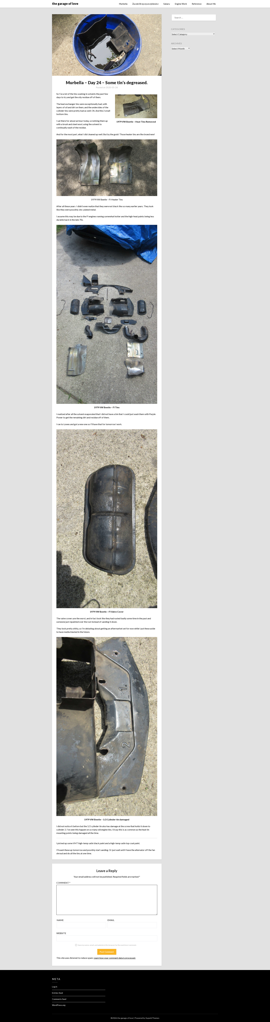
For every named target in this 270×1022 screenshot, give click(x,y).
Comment (63, 882)
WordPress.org (58, 1005)
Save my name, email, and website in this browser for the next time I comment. (107, 945)
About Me (211, 4)
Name (60, 920)
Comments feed (59, 999)
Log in (54, 986)
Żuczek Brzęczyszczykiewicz (145, 4)
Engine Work (181, 4)
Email (110, 920)
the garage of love (65, 3)
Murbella (123, 4)
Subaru (166, 4)
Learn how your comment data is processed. (115, 958)
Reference (197, 4)
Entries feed (57, 993)
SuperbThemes (152, 1018)
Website (61, 933)
